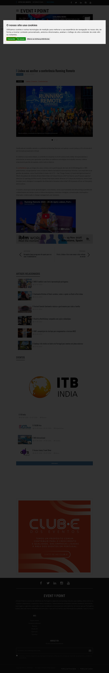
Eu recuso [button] (21, 39)
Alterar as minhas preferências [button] (38, 39)
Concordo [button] (11, 39)
